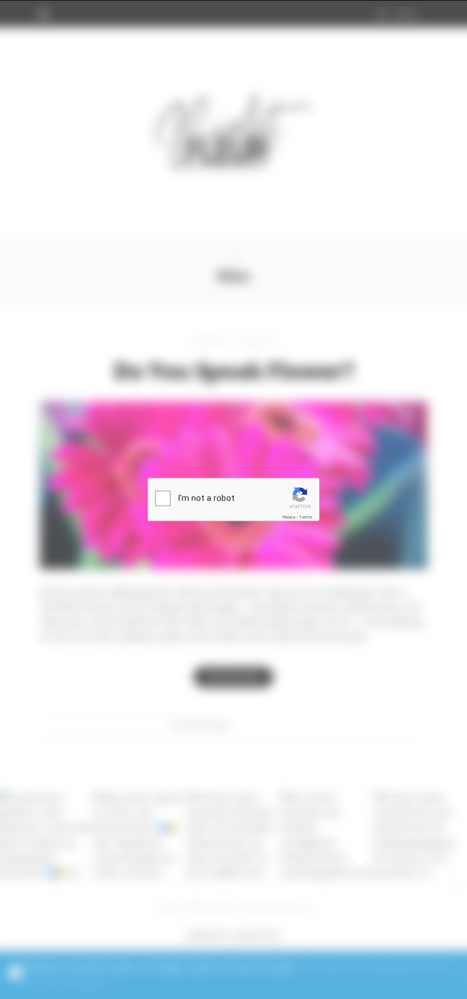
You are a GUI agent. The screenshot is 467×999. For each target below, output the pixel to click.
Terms (306, 517)
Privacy (289, 517)
